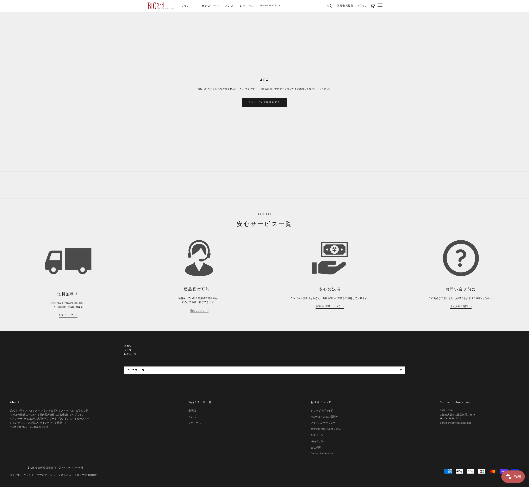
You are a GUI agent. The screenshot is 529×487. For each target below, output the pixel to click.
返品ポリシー (318, 441)
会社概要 (316, 447)
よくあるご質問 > (461, 306)
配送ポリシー (318, 435)
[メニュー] (380, 6)
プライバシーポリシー (323, 422)
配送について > (68, 315)
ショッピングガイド (322, 410)
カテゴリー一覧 (136, 370)
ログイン (362, 5)
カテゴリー (209, 5)
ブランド (187, 5)
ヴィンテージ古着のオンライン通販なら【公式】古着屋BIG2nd (62, 475)
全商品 (192, 410)
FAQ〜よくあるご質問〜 (324, 416)
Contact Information (322, 453)
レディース (247, 5)
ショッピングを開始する (264, 102)
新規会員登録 (345, 5)
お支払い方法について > (330, 306)
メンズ (229, 5)
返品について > (199, 310)
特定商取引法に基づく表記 (326, 429)
